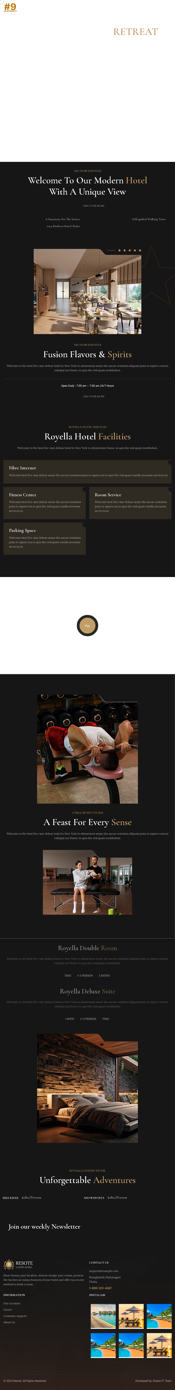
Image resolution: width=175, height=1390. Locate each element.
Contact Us (163, 8)
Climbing (11, 1198)
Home (132, 8)
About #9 (145, 8)
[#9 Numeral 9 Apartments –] (10, 8)
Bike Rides (96, 1198)
